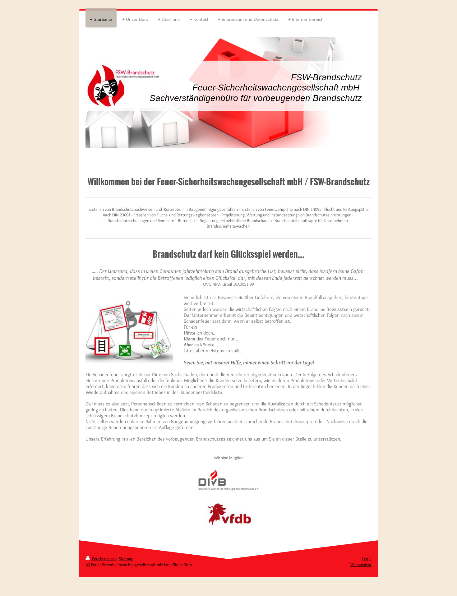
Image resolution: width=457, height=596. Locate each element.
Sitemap (126, 558)
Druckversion (103, 558)
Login (367, 558)
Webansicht (361, 564)
